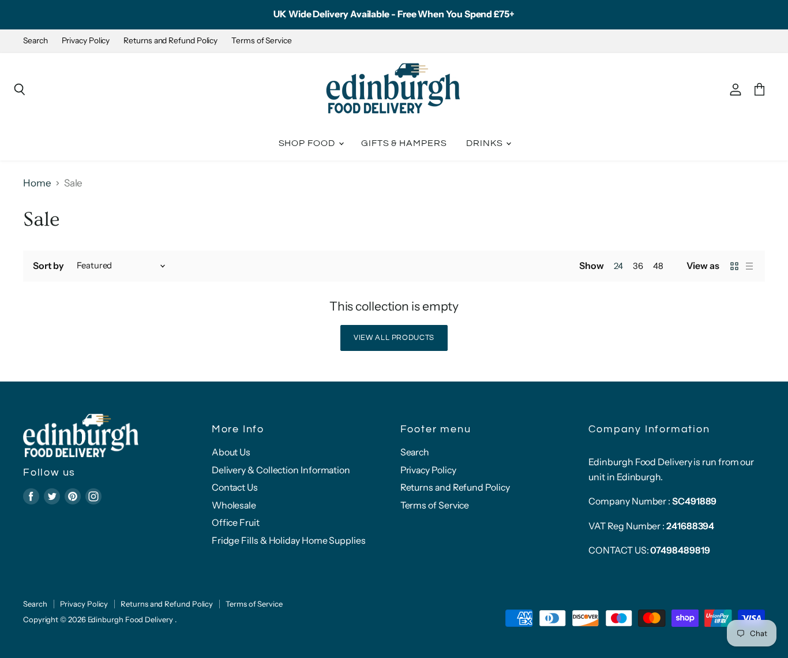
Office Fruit (236, 522)
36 (638, 266)
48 (658, 266)
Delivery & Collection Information (281, 470)
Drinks (485, 143)
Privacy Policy (86, 40)
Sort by (48, 266)
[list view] (749, 266)
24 (618, 266)
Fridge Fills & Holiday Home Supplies (289, 540)
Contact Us (235, 487)
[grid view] (734, 266)
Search (35, 40)
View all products (394, 338)
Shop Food (308, 143)
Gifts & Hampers (404, 143)
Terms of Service (261, 40)
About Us (231, 452)
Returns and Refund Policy (170, 40)
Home (37, 183)
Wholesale (234, 505)
